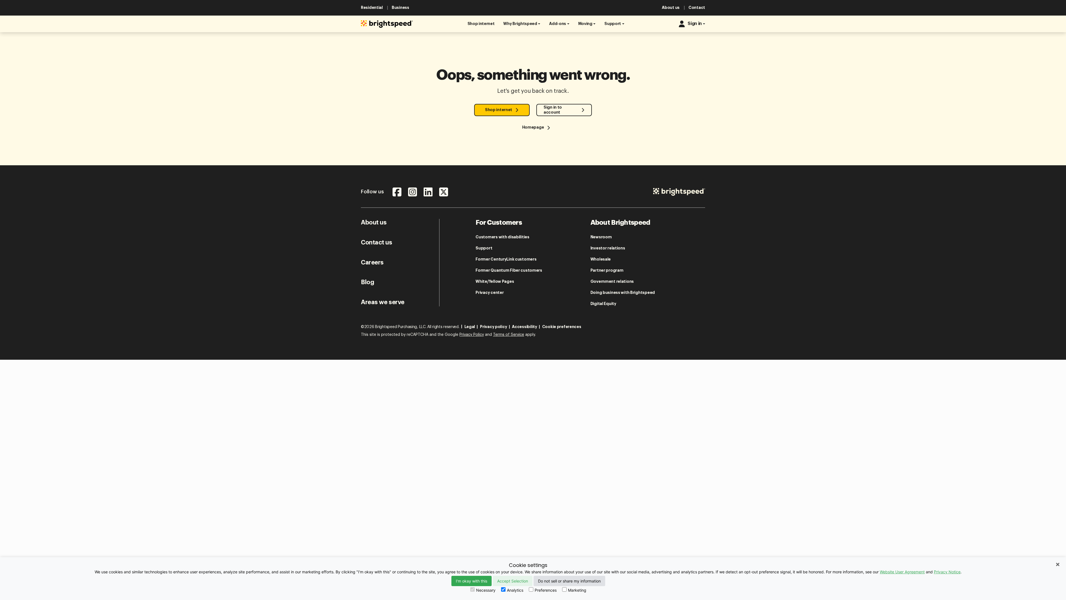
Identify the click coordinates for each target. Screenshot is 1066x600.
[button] (481, 23)
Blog (367, 282)
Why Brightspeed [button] (520, 24)
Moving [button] (585, 24)
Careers (372, 262)
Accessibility (524, 327)
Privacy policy (493, 327)
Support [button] (612, 24)
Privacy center (490, 292)
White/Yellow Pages (495, 281)
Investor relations (607, 248)
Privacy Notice (947, 571)
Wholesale (600, 259)
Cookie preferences (561, 327)
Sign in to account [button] (553, 109)
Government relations (612, 281)
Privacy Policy (471, 335)
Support (484, 248)
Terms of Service (508, 335)
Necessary (486, 590)
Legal (469, 327)
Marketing (577, 590)
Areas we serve (382, 302)
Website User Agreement (902, 571)
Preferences (546, 590)
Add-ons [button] (557, 24)
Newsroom (601, 237)
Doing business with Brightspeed (622, 292)
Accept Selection (512, 581)
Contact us (376, 242)
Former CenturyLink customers (506, 259)
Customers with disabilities (502, 237)
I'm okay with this (471, 581)
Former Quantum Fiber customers (509, 270)
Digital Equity (603, 304)
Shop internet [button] (498, 110)
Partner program (606, 270)
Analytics (515, 590)
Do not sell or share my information (569, 581)
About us (373, 222)
